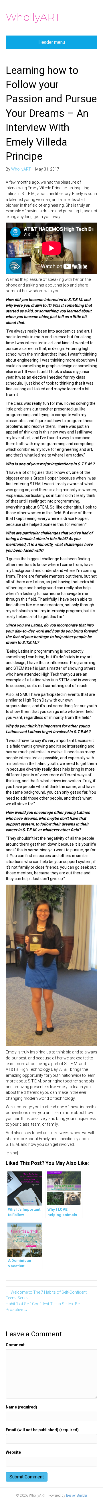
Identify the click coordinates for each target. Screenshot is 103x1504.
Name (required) (21, 1407)
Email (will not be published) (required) (42, 1430)
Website (13, 1452)
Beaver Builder (76, 1495)
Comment (15, 1345)
